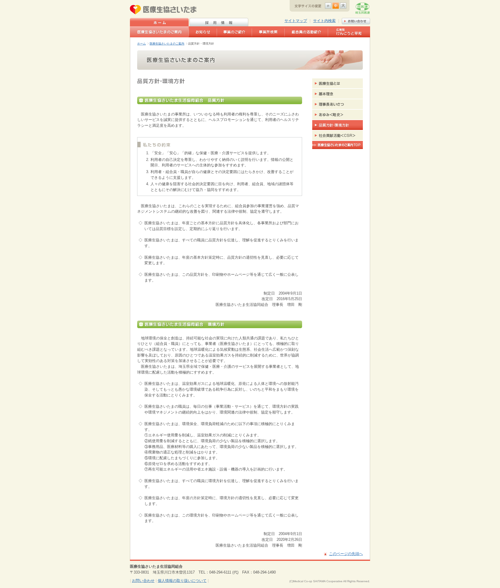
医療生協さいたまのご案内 (167, 43)
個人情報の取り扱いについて (182, 580)
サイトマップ (295, 21)
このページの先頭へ (346, 554)
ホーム (141, 43)
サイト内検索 (324, 21)
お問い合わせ (143, 580)
